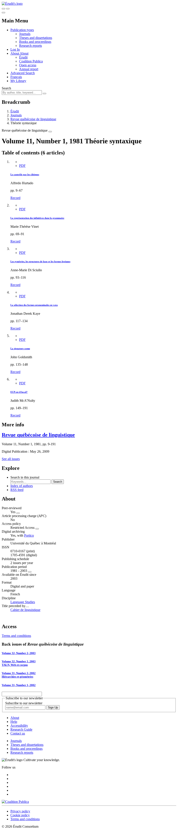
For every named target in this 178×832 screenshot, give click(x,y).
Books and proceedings (35, 42)
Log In (15, 49)
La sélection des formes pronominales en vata (34, 305)
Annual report (28, 69)
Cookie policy (20, 815)
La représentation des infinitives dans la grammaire (37, 218)
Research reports (30, 45)
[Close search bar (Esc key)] (8, 8)
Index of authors (21, 486)
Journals (24, 34)
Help (13, 721)
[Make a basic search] (3, 8)
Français (16, 77)
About (24, 53)
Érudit (23, 57)
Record (15, 198)
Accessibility (19, 725)
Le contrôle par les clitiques (24, 174)
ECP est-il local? (19, 392)
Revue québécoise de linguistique (33, 119)
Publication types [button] (22, 30)
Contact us (17, 733)
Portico (29, 535)
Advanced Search (22, 73)
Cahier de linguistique (25, 610)
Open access (27, 65)
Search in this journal (24, 477)
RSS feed (16, 490)
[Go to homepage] (12, 3)
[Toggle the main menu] (3, 12)
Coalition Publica (31, 61)
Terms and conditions (16, 636)
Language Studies (22, 602)
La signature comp (20, 348)
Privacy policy (20, 811)
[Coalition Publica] (15, 802)
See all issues (11, 459)
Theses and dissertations (35, 38)
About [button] (15, 53)
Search (6, 88)
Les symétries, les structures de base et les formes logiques (40, 261)
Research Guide (21, 729)
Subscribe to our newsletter (23, 703)
